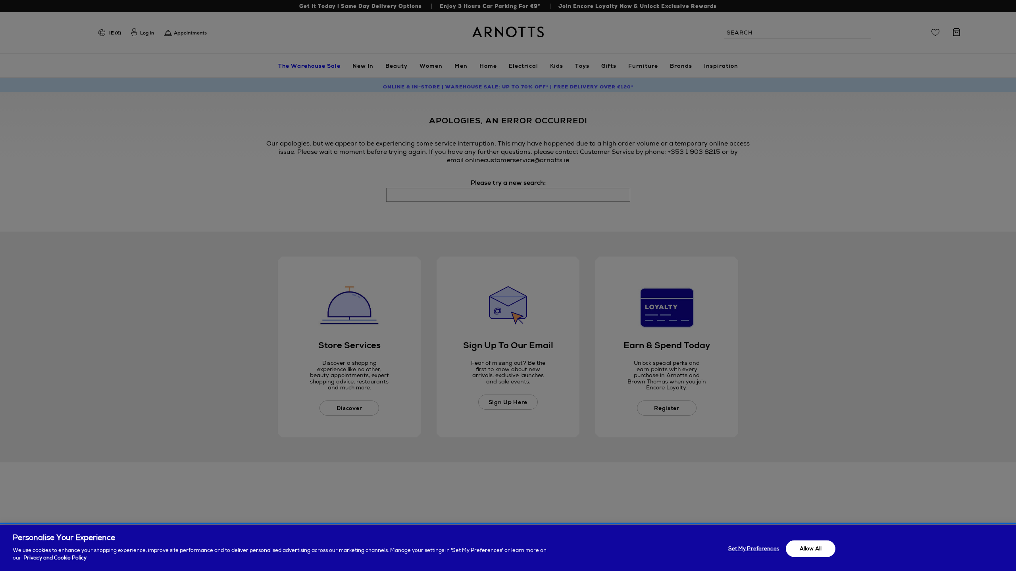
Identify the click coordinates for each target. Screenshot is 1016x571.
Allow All (811, 548)
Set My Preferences (753, 548)
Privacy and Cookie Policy (55, 557)
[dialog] (508, 548)
